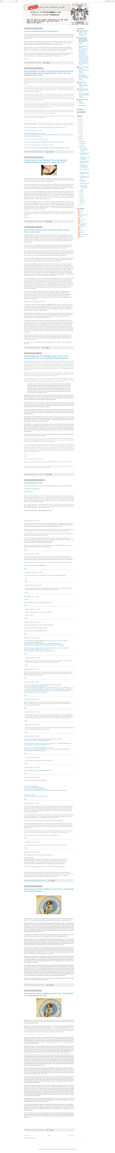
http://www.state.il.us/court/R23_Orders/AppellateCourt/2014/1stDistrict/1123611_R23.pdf (46, 147)
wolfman (26, 520)
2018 (79, 132)
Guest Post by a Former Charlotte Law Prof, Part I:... (84, 177)
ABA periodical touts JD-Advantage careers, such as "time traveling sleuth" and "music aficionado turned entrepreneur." (46, 357)
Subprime (82, 230)
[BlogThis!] (44, 62)
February (82, 200)
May (81, 195)
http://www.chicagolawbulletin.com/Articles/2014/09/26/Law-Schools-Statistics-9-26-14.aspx (44, 127)
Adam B (81, 210)
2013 (79, 205)
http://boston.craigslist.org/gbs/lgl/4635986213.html (35, 789)
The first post (29, 920)
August (81, 189)
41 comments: (37, 347)
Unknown (82, 232)
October (81, 145)
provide (57, 374)
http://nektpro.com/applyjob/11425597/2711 (33, 787)
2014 (79, 140)
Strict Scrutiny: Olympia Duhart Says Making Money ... (84, 162)
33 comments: (41, 151)
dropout (25, 596)
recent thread (68, 361)
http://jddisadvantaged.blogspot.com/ (32, 488)
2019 (79, 131)
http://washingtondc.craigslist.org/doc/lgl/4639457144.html (37, 740)
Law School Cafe (82, 105)
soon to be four (53, 1027)
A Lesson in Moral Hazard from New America (41, 31)
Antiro (81, 212)
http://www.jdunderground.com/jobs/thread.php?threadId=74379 (38, 770)
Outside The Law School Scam (83, 224)
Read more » (27, 58)
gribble (25, 803)
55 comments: (40, 221)
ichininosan (26, 622)
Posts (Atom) (32, 1138)
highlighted (38, 41)
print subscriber (32, 467)
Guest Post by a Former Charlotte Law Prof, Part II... (84, 173)
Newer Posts (27, 1135)
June (81, 193)
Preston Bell (82, 226)
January (81, 202)
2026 (79, 118)
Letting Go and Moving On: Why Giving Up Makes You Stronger (84, 77)
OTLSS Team (82, 219)
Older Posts (70, 1135)
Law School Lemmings (84, 93)
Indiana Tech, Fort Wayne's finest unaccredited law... (83, 186)
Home (49, 1135)
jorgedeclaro (27, 585)
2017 (79, 134)
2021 (79, 127)
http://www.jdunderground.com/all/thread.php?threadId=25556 (38, 542)
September (82, 147)
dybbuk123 (82, 236)
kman (26, 757)
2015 (79, 138)
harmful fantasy (27, 179)
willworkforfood (28, 572)
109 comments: (41, 984)
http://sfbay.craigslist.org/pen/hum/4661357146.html (35, 749)
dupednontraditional (84, 234)
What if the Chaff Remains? (82, 181)
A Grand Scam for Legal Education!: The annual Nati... (84, 158)
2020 (79, 129)
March (81, 199)
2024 (79, 121)
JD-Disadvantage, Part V (50, 361)
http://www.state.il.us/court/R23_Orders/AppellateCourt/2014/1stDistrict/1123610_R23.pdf (44, 142)
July (81, 191)
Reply (25, 549)
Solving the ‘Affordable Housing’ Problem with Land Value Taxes (84, 70)
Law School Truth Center (83, 215)
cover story (38, 378)
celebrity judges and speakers (57, 203)
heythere (26, 767)
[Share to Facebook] (47, 62)
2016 (79, 136)
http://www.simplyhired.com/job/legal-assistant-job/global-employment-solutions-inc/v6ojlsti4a (45, 790)
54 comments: (43, 880)
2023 (79, 123)
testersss (80, 42)
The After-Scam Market (84, 183)
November (82, 143)
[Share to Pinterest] (49, 62)
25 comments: (38, 62)
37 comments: (40, 474)
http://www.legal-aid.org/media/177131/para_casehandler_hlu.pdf (38, 855)
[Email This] (43, 62)
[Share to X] (46, 62)
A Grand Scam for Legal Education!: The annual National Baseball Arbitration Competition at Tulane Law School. (45, 161)
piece (60, 246)
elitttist (26, 724)
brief (66, 204)
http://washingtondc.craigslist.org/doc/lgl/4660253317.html (37, 744)
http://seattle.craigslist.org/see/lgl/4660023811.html (35, 630)
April (81, 197)
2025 (79, 120)
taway (25, 669)
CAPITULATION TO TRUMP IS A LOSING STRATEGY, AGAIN (83, 33)
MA (80, 217)
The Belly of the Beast (83, 30)
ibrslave (26, 637)
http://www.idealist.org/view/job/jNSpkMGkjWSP (35, 565)
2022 (79, 125)
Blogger (74, 1149)
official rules (48, 194)
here (38, 48)
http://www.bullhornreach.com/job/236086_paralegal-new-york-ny (38, 602)
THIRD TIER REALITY (83, 89)
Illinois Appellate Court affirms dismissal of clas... (84, 154)
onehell (26, 657)
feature (53, 1028)
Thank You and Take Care (84, 90)
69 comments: (41, 1129)
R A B (81, 228)
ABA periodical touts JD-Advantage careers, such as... (83, 166)
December (82, 141)
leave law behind (82, 75)
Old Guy (81, 221)
